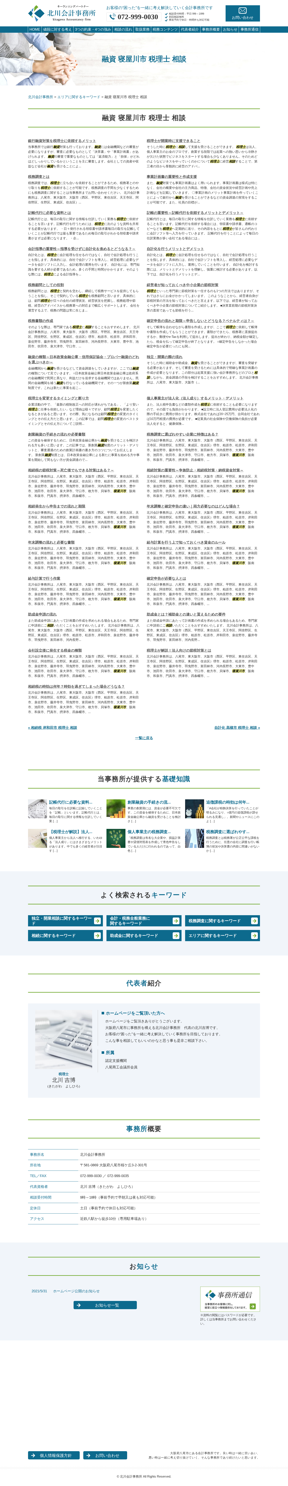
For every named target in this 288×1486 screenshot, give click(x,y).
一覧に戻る (144, 738)
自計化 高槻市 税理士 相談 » (237, 728)
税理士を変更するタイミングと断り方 (58, 398)
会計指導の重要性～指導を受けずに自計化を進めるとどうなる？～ (82, 249)
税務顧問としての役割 (46, 285)
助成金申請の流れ (42, 614)
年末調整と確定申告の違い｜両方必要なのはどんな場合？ (193, 506)
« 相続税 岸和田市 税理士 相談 (52, 728)
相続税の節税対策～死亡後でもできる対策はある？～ (71, 470)
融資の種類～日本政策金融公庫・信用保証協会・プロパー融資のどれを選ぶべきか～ (83, 359)
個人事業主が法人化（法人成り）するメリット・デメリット (195, 398)
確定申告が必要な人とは (166, 579)
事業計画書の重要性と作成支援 (172, 177)
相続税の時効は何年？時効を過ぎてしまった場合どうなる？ (76, 687)
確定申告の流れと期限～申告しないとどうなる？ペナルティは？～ (200, 321)
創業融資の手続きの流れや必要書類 (56, 434)
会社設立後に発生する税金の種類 (55, 650)
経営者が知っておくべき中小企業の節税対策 (182, 285)
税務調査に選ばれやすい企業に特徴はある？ (182, 434)
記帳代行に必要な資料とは (49, 213)
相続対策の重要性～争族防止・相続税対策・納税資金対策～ (195, 470)
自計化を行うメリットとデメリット (175, 249)
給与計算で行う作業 (44, 579)
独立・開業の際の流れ (165, 357)
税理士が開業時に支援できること (174, 141)
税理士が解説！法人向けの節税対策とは (179, 650)
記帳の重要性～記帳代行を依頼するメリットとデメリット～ (195, 213)
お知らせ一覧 (107, 1305)
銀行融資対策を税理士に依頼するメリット (62, 141)
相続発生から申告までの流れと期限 (56, 506)
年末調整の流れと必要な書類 (51, 542)
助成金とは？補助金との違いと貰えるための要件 (186, 614)
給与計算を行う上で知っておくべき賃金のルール (186, 542)
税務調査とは (39, 177)
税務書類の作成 (40, 321)
